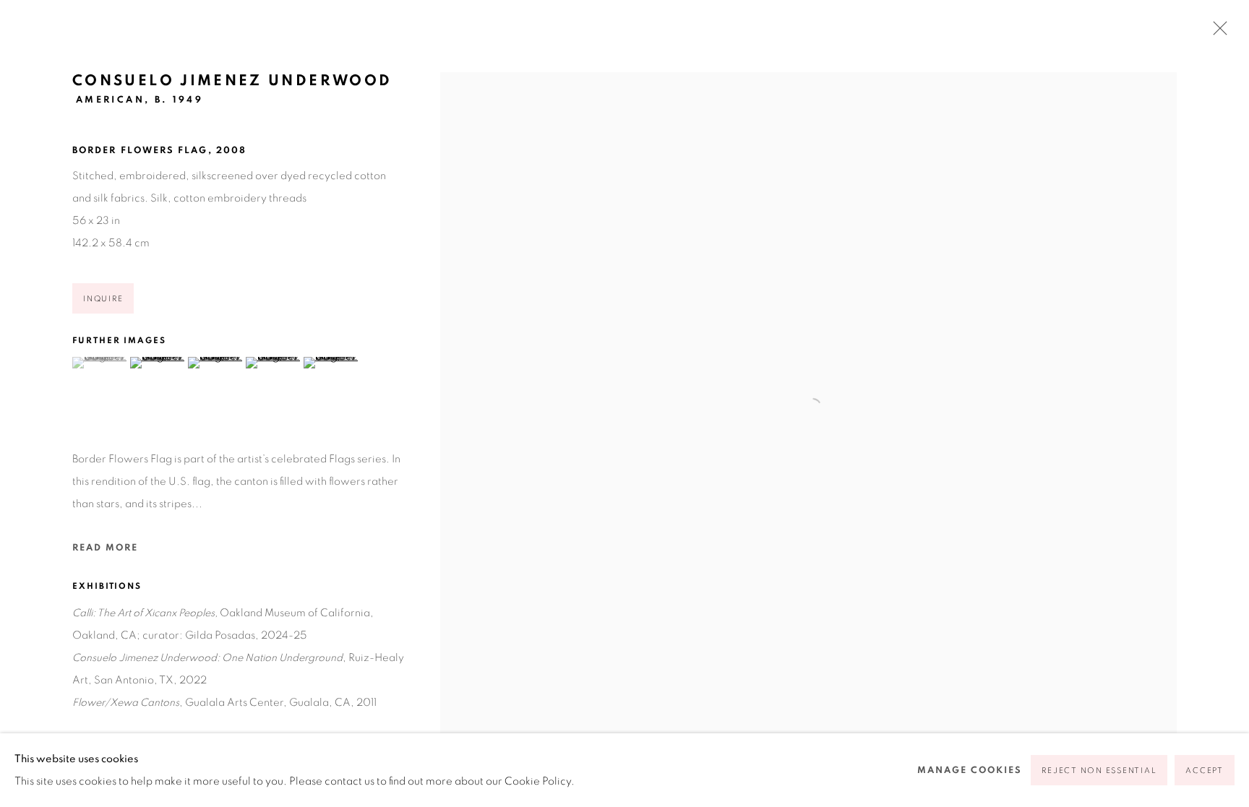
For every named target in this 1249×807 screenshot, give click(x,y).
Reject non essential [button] (1099, 770)
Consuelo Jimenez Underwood (232, 80)
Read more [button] (105, 548)
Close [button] (1216, 32)
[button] (99, 362)
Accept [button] (1204, 770)
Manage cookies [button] (969, 770)
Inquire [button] (103, 299)
